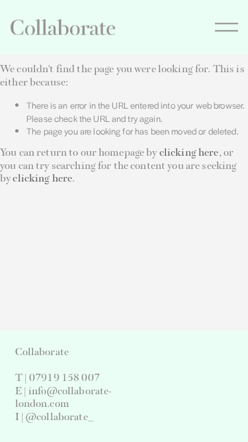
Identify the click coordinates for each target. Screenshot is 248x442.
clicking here (189, 153)
